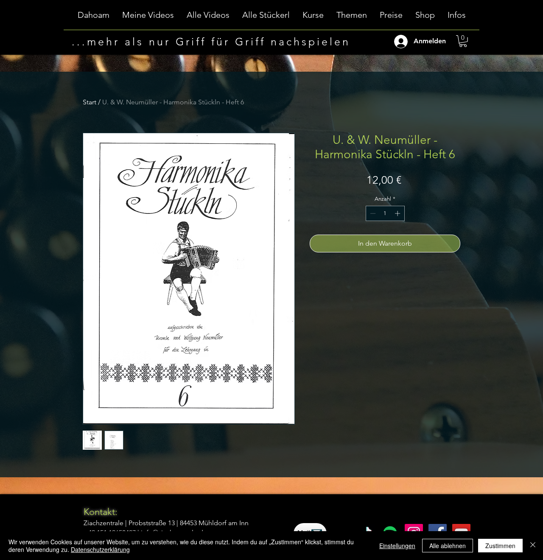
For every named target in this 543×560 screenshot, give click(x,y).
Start (89, 102)
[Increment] (398, 213)
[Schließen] (533, 545)
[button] (313, 17)
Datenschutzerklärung (100, 549)
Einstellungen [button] (397, 545)
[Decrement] (372, 213)
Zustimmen (500, 545)
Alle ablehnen (447, 545)
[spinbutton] (385, 213)
